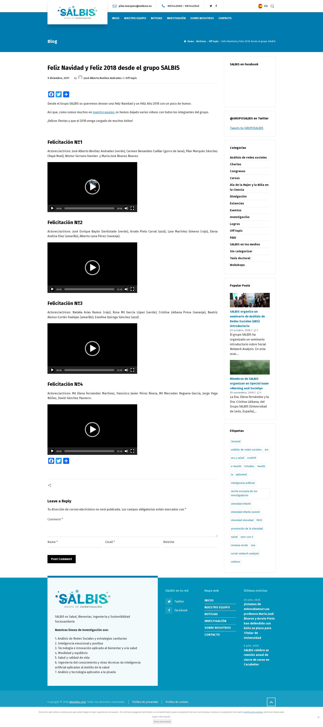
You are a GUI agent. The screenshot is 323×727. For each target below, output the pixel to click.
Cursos (235, 178)
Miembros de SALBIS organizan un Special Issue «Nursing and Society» (249, 383)
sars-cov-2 (247, 537)
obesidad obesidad (242, 520)
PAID (233, 237)
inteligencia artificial (243, 483)
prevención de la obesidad (247, 528)
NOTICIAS (211, 614)
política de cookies (253, 712)
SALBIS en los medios (245, 244)
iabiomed (241, 474)
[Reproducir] (52, 208)
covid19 (251, 458)
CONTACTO (212, 634)
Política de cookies (177, 702)
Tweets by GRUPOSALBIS (246, 128)
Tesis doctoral (240, 258)
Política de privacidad (145, 702)
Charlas (235, 164)
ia (232, 474)
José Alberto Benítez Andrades (103, 78)
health (261, 466)
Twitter (179, 601)
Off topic (131, 78)
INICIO (208, 600)
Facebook (180, 610)
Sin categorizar (241, 251)
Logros (235, 224)
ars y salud (237, 458)
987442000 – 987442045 (183, 5)
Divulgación (238, 196)
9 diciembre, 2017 (58, 78)
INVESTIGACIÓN (215, 621)
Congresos (237, 171)
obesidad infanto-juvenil (245, 512)
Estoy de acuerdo (162, 721)
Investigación (240, 217)
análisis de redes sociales (246, 449)
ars (266, 449)
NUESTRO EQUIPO (217, 607)
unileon (235, 561)
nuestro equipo (103, 112)
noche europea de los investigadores (244, 493)
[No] (318, 717)
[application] (92, 187)
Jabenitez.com (77, 702)
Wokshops (237, 265)
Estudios (249, 466)
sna (253, 545)
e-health (236, 466)
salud (234, 537)
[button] (92, 187)
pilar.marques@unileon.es (135, 5)
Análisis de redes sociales (248, 157)
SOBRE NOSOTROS (217, 627)
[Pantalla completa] (132, 208)
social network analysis (245, 553)
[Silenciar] (126, 208)
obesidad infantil (241, 503)
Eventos (235, 210)
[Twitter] (211, 6)
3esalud (235, 441)
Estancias (237, 203)
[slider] (89, 208)
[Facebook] (216, 6)
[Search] (272, 6)
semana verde (239, 545)
